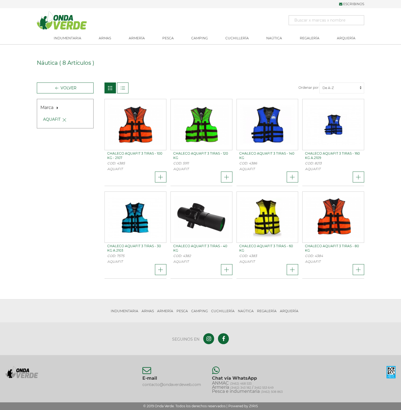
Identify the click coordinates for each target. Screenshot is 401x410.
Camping (199, 38)
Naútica (274, 38)
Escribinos (353, 4)
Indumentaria (67, 38)
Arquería (346, 38)
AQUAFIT (52, 119)
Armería (137, 38)
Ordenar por (308, 87)
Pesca (168, 38)
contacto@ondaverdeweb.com (171, 384)
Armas (105, 38)
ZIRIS (253, 406)
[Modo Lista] (122, 87)
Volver (67, 87)
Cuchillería (237, 38)
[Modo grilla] (110, 87)
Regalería (309, 38)
